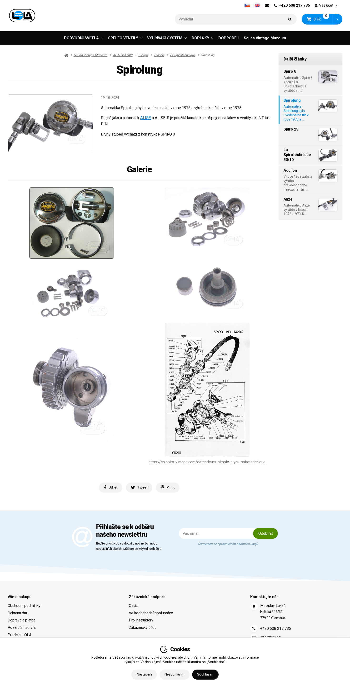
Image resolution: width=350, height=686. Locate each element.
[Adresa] (254, 606)
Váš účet (326, 5)
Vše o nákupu (19, 597)
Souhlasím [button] (205, 674)
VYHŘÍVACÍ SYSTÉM (164, 38)
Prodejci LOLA (19, 635)
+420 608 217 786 (294, 5)
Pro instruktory (141, 620)
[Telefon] (254, 628)
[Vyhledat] (290, 19)
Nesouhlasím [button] (175, 674)
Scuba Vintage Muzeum (265, 38)
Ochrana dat (17, 613)
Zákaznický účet (142, 627)
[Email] (267, 5)
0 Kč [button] (323, 19)
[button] (337, 19)
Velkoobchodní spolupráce (151, 613)
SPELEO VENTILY (123, 38)
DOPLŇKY (200, 38)
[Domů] (22, 15)
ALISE (145, 118)
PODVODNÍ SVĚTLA (81, 38)
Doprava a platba (21, 620)
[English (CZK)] (257, 5)
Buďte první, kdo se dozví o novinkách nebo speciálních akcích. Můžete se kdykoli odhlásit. (129, 546)
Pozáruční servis (22, 627)
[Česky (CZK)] (247, 5)
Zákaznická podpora (147, 597)
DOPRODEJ (228, 38)
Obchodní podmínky (24, 605)
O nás (133, 605)
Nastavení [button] (144, 674)
